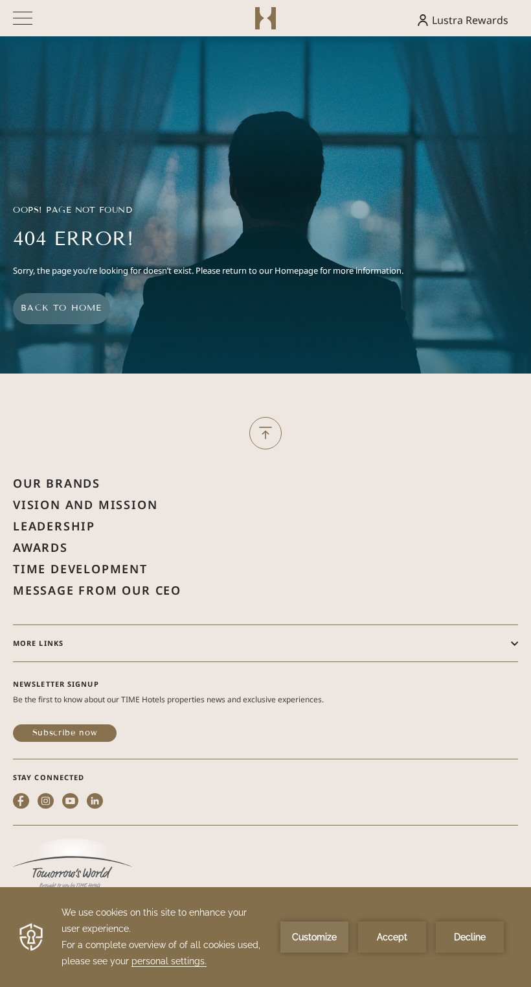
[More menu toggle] (22, 18)
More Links (38, 643)
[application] (265, 937)
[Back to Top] (265, 433)
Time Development (80, 569)
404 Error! (73, 239)
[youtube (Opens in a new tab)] (70, 802)
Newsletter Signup (56, 684)
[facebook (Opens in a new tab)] (21, 802)
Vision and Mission (85, 504)
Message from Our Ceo (97, 590)
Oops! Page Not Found (72, 210)
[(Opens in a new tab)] (72, 865)
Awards (40, 547)
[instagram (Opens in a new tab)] (46, 802)
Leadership (54, 526)
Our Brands (56, 483)
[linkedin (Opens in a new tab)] (95, 802)
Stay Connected (48, 777)
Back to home (61, 308)
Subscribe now (64, 733)
